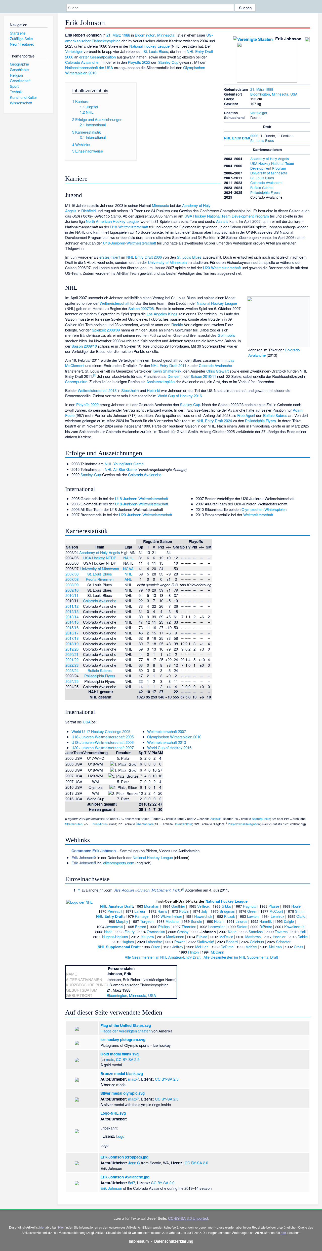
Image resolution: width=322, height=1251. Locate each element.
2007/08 (71, 573)
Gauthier (178, 906)
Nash (108, 931)
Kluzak (229, 916)
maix (110, 1059)
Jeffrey (177, 946)
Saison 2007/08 (141, 308)
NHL (128, 573)
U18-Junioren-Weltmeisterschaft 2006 (102, 742)
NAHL (128, 557)
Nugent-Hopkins (115, 936)
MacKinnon (175, 936)
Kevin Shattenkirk (166, 371)
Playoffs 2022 (139, 62)
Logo (120, 1136)
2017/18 (71, 638)
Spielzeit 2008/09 (106, 329)
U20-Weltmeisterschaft (222, 267)
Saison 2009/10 (84, 346)
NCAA (128, 568)
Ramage (141, 916)
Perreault (114, 911)
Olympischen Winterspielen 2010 (174, 736)
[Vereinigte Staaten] (253, 39)
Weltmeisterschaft (114, 303)
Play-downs (236, 824)
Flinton (193, 952)
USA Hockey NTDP (99, 557)
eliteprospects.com (118, 862)
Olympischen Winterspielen (264, 509)
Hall (303, 931)
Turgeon (146, 921)
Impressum (139, 1241)
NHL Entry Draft (237, 138)
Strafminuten (74, 824)
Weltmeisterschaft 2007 (166, 731)
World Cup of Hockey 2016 (179, 395)
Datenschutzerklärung (173, 1241)
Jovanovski (114, 926)
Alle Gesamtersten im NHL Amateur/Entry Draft (162, 957)
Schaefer (283, 941)
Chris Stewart (217, 371)
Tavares (281, 931)
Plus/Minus (99, 824)
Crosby (182, 931)
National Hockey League (149, 46)
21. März (257, 89)
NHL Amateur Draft (116, 906)
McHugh (202, 946)
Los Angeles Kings (162, 313)
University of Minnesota (268, 172)
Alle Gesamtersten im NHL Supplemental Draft (241, 957)
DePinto (227, 946)
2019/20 (71, 649)
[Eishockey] (307, 39)
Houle (296, 906)
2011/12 (71, 606)
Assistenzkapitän (160, 381)
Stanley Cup (168, 62)
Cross (298, 946)
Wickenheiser (171, 916)
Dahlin (303, 936)
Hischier (279, 936)
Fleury (130, 931)
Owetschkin (156, 931)
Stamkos (256, 931)
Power (179, 941)
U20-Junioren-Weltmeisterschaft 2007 (102, 747)
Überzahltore (145, 824)
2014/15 (71, 622)
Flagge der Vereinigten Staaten (125, 1030)
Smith (299, 911)
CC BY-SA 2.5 (127, 1059)
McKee (251, 946)
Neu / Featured (22, 44)
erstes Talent (109, 257)
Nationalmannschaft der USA (89, 67)
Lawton (253, 916)
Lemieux (277, 916)
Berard (140, 926)
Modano (172, 921)
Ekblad (201, 936)
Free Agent (246, 415)
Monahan (151, 906)
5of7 (131, 1182)
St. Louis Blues (262, 140)
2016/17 (71, 632)
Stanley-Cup (90, 474)
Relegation (252, 824)
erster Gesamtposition (97, 56)
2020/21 (71, 654)
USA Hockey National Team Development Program (272, 166)
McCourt (276, 911)
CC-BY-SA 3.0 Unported (188, 1218)
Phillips (164, 926)
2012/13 (71, 611)
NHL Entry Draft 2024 (214, 420)
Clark (300, 916)
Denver (174, 376)
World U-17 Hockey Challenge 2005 (100, 731)
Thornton (189, 926)
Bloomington (260, 94)
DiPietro (265, 926)
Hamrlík (265, 921)
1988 (269, 89)
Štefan (242, 926)
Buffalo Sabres (261, 187)
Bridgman (227, 911)
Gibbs (226, 906)
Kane (232, 931)
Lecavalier (216, 926)
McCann (217, 952)
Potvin (184, 911)
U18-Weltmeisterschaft (129, 226)
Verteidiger (258, 112)
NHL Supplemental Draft (119, 946)
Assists (222, 221)
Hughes (128, 941)
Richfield (88, 210)
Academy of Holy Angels (269, 158)
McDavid (226, 936)
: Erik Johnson (93, 850)
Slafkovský (205, 941)
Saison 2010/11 (203, 376)
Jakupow (147, 936)
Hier (61, 1227)
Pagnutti (249, 906)
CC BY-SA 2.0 (196, 1162)
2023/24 (71, 670)
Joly (204, 911)
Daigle (289, 921)
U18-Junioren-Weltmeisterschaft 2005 (102, 736)
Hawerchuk (203, 916)
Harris (162, 911)
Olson (155, 946)
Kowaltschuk (294, 926)
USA (293, 94)
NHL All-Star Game (121, 469)
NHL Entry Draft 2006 (144, 257)
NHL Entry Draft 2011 (168, 365)
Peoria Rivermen (99, 579)
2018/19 (71, 643)
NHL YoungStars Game (124, 463)
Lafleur (139, 911)
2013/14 (71, 616)
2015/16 (71, 627)
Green (252, 911)
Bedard (232, 941)
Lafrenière (154, 941)
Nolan (218, 921)
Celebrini (257, 941)
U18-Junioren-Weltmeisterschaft (129, 243)
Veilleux (203, 906)
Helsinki (153, 390)
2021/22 (71, 659)
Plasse (273, 906)
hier (42, 1227)
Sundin (196, 921)
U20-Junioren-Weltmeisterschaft (145, 514)
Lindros (241, 921)
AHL (128, 579)
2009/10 (71, 590)
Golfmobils (226, 335)
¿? (137, 1078)
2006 (254, 135)
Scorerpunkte (76, 381)
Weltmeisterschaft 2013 (97, 390)
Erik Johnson (82, 857)
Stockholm (130, 390)
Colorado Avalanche (266, 182)
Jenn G (134, 1162)
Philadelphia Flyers (265, 192)
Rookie (177, 324)
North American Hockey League (112, 221)
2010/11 (71, 595)
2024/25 (71, 681)
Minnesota (280, 94)
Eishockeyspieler (105, 40)
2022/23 (71, 665)
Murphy (122, 921)
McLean (275, 946)
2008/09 (71, 584)
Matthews (253, 936)
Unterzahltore (183, 824)
